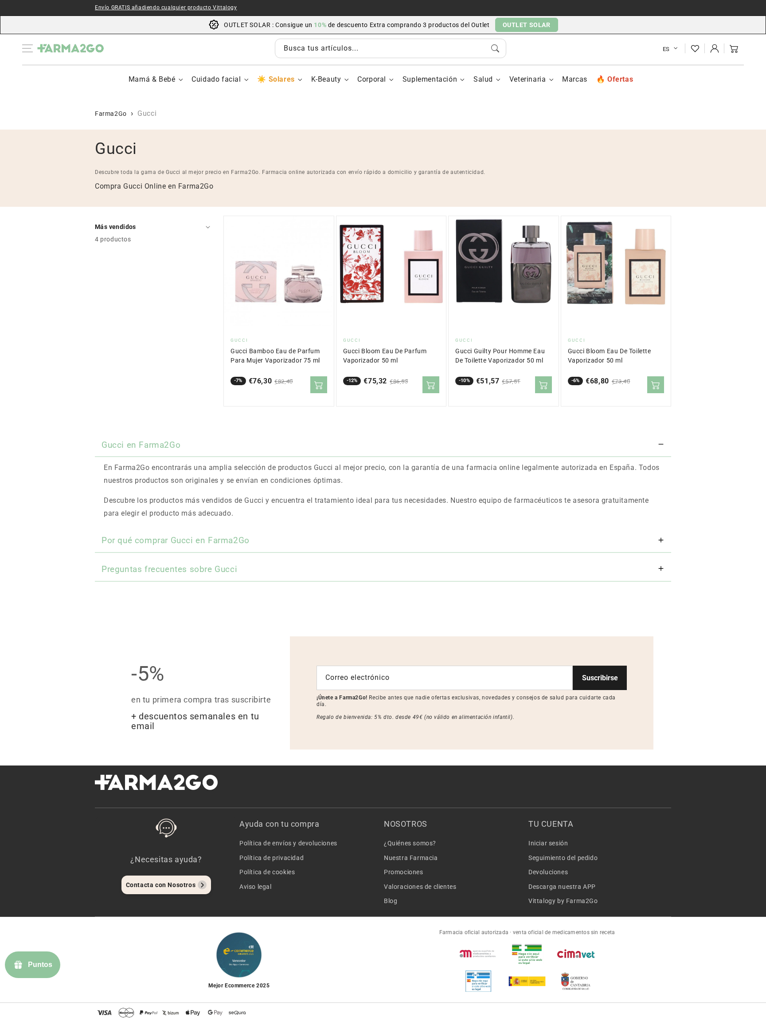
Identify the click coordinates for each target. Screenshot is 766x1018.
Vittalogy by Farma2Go (563, 900)
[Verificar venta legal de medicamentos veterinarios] (478, 981)
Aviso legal (255, 886)
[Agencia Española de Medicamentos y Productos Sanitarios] (478, 953)
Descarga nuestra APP (562, 886)
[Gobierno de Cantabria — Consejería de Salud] (575, 981)
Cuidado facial (216, 79)
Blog (390, 900)
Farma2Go (111, 113)
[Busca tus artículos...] (495, 48)
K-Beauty (326, 79)
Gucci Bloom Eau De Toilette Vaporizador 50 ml (609, 355)
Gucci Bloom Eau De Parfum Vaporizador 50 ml (385, 355)
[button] (734, 48)
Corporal (371, 79)
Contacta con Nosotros (161, 884)
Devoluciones (548, 872)
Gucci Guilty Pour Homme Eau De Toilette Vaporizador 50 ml (500, 355)
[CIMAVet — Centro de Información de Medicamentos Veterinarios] (575, 953)
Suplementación (430, 79)
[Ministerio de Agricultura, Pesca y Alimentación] (527, 981)
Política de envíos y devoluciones (288, 843)
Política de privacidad (271, 857)
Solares (281, 79)
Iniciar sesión (548, 843)
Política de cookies (267, 872)
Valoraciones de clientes (420, 886)
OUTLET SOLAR (527, 24)
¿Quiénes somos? (410, 843)
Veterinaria (527, 79)
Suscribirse (600, 678)
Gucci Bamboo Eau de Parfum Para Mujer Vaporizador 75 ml (275, 355)
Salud (483, 79)
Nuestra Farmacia (411, 857)
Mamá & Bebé (152, 79)
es (666, 49)
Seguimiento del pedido (563, 857)
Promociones (403, 872)
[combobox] (390, 48)
